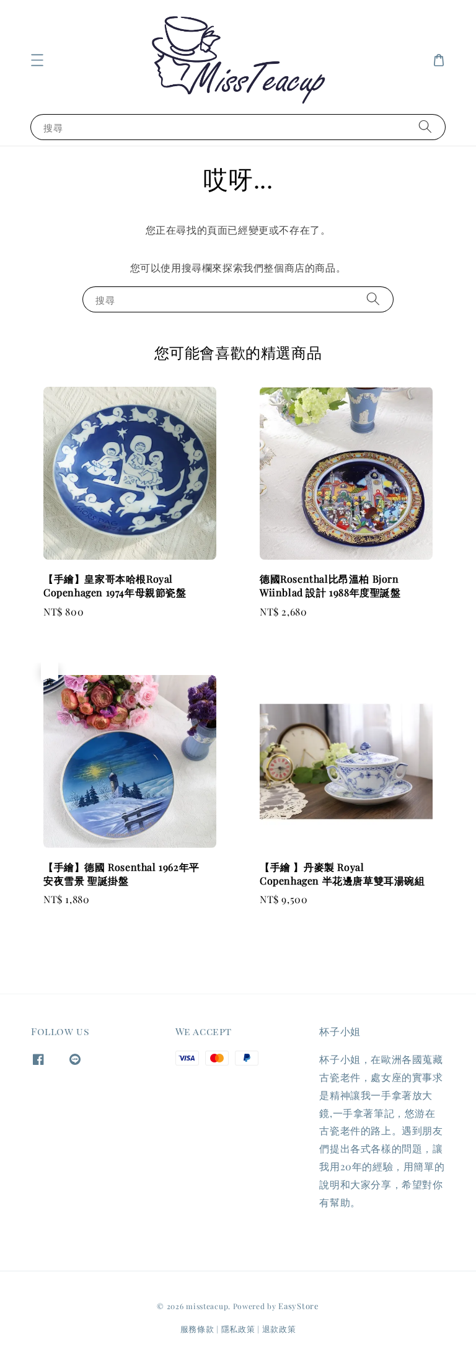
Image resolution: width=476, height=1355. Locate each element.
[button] (37, 60)
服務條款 (197, 1328)
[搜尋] (425, 127)
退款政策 (279, 1328)
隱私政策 (238, 1328)
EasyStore (298, 1305)
